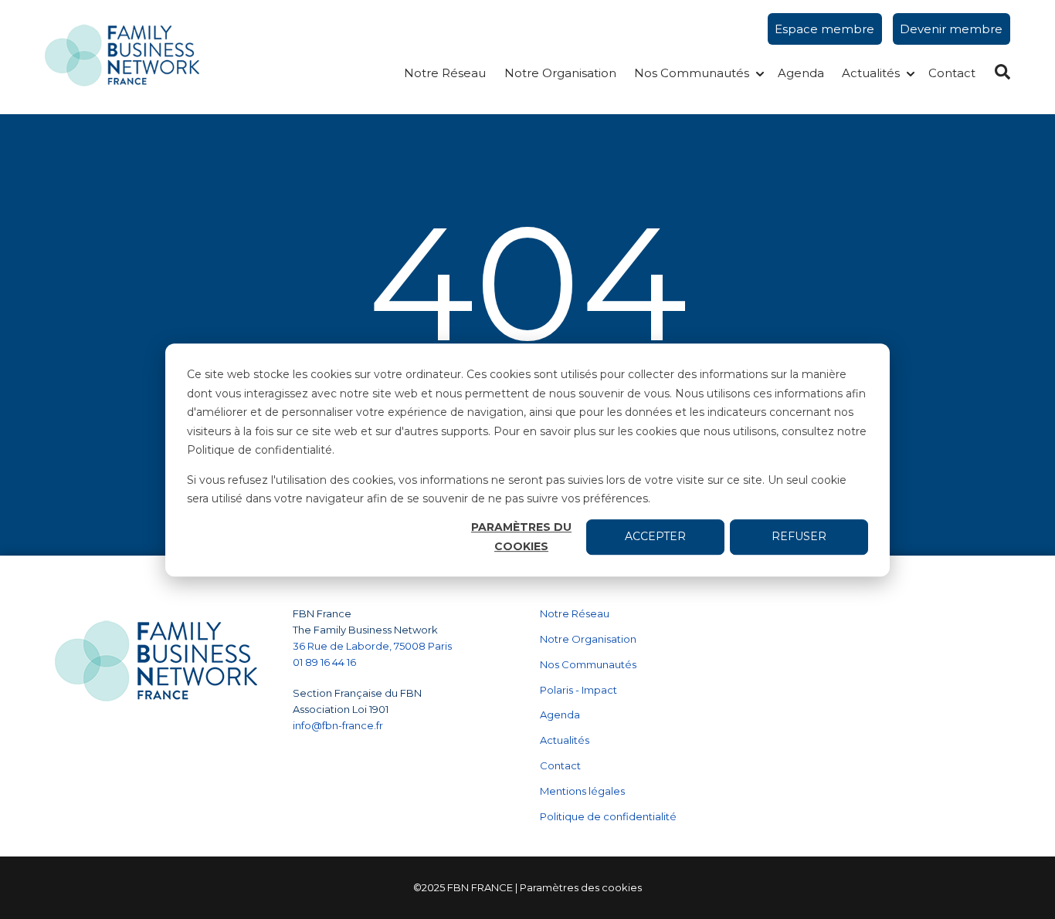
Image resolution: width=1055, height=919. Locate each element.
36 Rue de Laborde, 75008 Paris (372, 646)
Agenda (801, 73)
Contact (951, 73)
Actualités (871, 73)
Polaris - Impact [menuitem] (578, 690)
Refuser (799, 536)
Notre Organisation (560, 73)
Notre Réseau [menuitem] (574, 613)
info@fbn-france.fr (338, 725)
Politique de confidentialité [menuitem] (608, 816)
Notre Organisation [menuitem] (588, 639)
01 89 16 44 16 (325, 662)
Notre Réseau (445, 73)
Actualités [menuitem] (564, 740)
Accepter (655, 536)
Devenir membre (951, 29)
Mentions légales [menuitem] (582, 791)
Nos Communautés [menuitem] (588, 664)
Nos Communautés (691, 73)
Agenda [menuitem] (560, 714)
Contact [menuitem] (560, 765)
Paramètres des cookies (581, 887)
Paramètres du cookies (521, 536)
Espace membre (824, 29)
